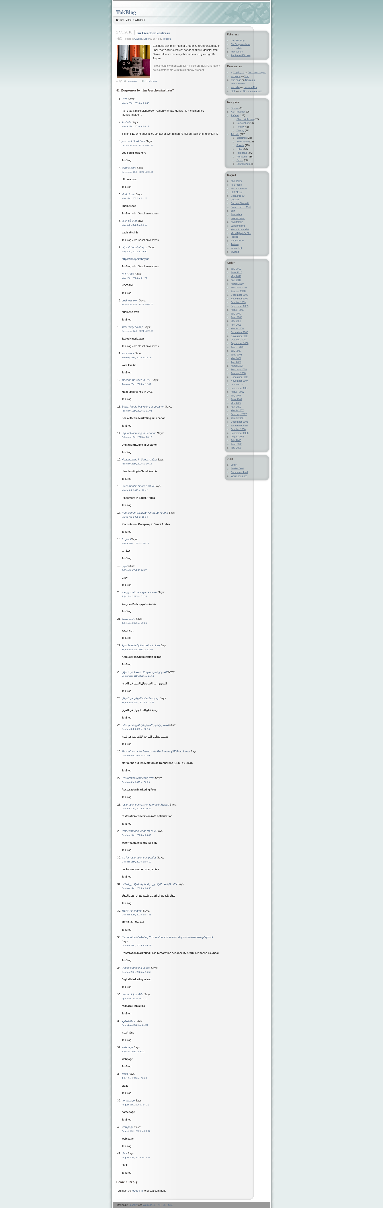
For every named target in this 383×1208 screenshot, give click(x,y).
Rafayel (235, 115)
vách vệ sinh (129, 220)
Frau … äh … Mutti (241, 207)
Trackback (151, 81)
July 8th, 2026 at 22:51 (134, 1051)
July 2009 (236, 313)
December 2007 (239, 377)
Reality (240, 126)
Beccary (133, 1205)
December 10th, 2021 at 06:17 (137, 145)
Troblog (235, 244)
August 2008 (237, 347)
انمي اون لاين (237, 72)
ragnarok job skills (133, 994)
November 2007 (239, 380)
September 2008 (239, 343)
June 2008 (236, 354)
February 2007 (239, 414)
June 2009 (236, 317)
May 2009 (236, 321)
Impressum (237, 51)
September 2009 (239, 306)
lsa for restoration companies (139, 857)
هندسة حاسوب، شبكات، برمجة (139, 592)
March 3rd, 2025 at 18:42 (135, 490)
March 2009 (237, 328)
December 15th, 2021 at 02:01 (137, 172)
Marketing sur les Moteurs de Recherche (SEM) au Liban (156, 751)
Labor (146, 38)
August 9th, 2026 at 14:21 (135, 1104)
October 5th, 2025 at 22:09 (136, 755)
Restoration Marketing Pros (138, 778)
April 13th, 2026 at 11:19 (134, 998)
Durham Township (240, 203)
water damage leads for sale (139, 831)
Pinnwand (241, 156)
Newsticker (242, 123)
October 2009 (238, 302)
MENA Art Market (132, 910)
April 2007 (236, 407)
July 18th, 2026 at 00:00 (134, 1078)
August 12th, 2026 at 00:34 (136, 1131)
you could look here (133, 141)
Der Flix (235, 199)
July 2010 (236, 268)
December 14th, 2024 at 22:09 (137, 331)
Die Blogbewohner (240, 44)
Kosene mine (238, 218)
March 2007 (237, 410)
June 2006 (236, 444)
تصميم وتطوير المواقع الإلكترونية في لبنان (145, 724)
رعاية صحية (128, 618)
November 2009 (239, 298)
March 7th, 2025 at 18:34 (135, 517)
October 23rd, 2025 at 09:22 (136, 945)
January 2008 (238, 373)
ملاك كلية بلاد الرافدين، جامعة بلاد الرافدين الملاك (149, 884)
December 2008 (239, 332)
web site (235, 87)
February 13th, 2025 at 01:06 (137, 411)
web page (128, 1127)
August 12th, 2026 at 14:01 (136, 1157)
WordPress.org (239, 476)
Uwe (124, 99)
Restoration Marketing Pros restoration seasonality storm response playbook (167, 937)
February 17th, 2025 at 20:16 (137, 437)
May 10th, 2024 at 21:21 (134, 278)
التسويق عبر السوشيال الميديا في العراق (144, 672)
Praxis (239, 160)
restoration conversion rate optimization (145, 804)
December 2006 (239, 421)
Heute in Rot (250, 87)
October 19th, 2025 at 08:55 (136, 888)
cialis (125, 1074)
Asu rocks (236, 184)
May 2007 (236, 403)
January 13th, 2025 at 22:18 (136, 357)
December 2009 (239, 294)
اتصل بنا (126, 539)
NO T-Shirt (128, 274)
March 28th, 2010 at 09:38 (135, 103)
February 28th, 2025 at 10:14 (137, 463)
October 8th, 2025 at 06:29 (136, 782)
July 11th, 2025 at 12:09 (134, 570)
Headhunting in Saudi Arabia (139, 459)
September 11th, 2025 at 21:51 (138, 676)
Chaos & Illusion (245, 119)
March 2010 (237, 283)
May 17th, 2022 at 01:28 (134, 198)
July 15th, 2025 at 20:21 (134, 623)
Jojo (233, 211)
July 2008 (236, 351)
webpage (127, 1047)
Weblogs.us (149, 1205)
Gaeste (235, 108)
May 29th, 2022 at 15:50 (134, 251)
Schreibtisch (243, 164)
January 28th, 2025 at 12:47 (136, 384)
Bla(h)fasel (236, 192)
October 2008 (238, 339)
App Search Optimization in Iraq (141, 645)
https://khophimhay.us (135, 247)
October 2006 (238, 429)
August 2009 (237, 310)
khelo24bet (128, 194)
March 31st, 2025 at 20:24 (135, 543)
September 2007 (239, 388)
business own (130, 300)
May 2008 (236, 358)
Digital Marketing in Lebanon (139, 433)
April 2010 (236, 280)
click (124, 1153)
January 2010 (238, 291)
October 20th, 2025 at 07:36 (136, 914)
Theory (240, 130)
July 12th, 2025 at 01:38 (134, 596)
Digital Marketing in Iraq (136, 967)
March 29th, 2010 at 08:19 (135, 126)
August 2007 (237, 391)
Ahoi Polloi (236, 181)
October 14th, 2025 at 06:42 (136, 835)
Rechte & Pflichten (240, 55)
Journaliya (236, 214)
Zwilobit (235, 252)
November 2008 (239, 336)
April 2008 (236, 362)
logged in (137, 1190)
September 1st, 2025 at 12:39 (137, 649)
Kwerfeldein (237, 222)
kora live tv (128, 353)
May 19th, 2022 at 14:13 (134, 225)
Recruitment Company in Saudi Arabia (145, 512)
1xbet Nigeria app (132, 327)
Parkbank (241, 152)
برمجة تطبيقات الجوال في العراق (140, 698)
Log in (234, 464)
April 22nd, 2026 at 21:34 (135, 1025)
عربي (125, 565)
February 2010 (239, 287)
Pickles (234, 236)
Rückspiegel (237, 240)
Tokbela (167, 38)
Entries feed (237, 468)
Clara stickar (237, 195)
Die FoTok (236, 48)
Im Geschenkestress (153, 33)
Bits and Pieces (239, 188)
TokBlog (126, 12)
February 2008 (239, 369)
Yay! (246, 76)
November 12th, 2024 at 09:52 (137, 304)
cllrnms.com (129, 167)
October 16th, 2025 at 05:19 (136, 861)
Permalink (132, 81)
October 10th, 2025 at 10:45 (136, 808)
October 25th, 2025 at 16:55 (136, 972)
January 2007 (238, 418)
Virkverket (236, 248)
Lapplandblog (238, 225)
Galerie (138, 38)
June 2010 (236, 272)
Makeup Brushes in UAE (136, 380)
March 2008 (237, 365)
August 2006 (237, 436)
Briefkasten (242, 141)
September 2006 (239, 433)
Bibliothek (241, 137)
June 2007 (236, 399)
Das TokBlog (237, 40)
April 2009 (236, 324)
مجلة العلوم (128, 1021)
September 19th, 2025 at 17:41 (138, 702)
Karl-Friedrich (238, 111)
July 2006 (236, 440)
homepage (128, 1100)
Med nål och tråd (240, 229)
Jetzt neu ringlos (257, 72)
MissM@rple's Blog (241, 233)
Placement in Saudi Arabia (138, 486)
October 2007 (238, 384)
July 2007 (236, 395)
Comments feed (239, 472)
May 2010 (236, 276)
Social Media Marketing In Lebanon (143, 406)
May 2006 (236, 448)
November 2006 (239, 425)
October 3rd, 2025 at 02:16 (136, 729)
